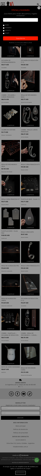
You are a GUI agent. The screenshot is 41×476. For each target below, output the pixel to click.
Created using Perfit (20, 45)
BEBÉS (7, 25)
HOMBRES (8, 28)
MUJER (7, 33)
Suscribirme (20, 38)
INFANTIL (8, 30)
